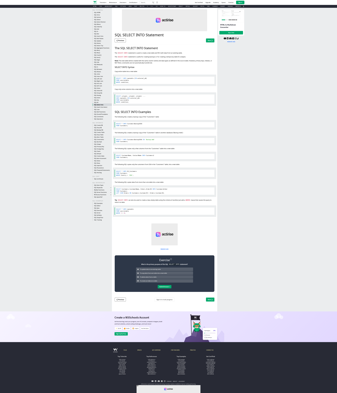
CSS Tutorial (122, 360)
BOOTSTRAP (172, 6)
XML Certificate (210, 374)
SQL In (96, 67)
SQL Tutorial (122, 364)
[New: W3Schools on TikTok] (238, 39)
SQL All (96, 102)
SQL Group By (98, 93)
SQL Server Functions (100, 192)
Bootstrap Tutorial (122, 368)
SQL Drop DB (98, 127)
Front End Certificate (210, 363)
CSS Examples (181, 360)
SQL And (96, 29)
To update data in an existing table (150, 269)
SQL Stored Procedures (101, 114)
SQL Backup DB (98, 130)
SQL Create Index (99, 156)
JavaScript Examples (181, 362)
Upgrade (208, 2)
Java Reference (151, 371)
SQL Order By (98, 27)
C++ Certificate (210, 371)
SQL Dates (97, 161)
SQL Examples (98, 203)
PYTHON (123, 6)
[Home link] (95, 2)
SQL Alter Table (98, 137)
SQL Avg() (97, 60)
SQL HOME (97, 12)
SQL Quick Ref (98, 197)
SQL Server (97, 213)
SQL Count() (97, 55)
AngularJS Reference (151, 372)
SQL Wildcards (98, 64)
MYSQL (188, 6)
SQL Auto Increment (100, 158)
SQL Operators (98, 119)
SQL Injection (98, 165)
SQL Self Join (98, 86)
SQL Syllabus (98, 215)
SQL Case (97, 109)
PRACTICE (193, 350)
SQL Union (97, 88)
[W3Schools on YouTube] (225, 39)
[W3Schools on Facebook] (233, 39)
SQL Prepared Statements (102, 170)
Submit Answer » (164, 287)
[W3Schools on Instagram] (236, 39)
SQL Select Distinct (100, 22)
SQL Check (97, 151)
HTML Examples (181, 359)
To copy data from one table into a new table (153, 273)
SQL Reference (151, 363)
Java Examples (181, 371)
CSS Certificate (210, 360)
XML (208, 6)
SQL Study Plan (98, 217)
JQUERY (195, 6)
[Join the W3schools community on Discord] (230, 39)
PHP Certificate (210, 367)
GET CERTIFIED (156, 350)
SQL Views (97, 163)
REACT (181, 6)
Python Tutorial (122, 366)
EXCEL (202, 6)
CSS (100, 6)
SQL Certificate (98, 179)
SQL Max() (97, 53)
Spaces (224, 2)
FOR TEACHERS (175, 350)
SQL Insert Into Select (100, 107)
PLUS (125, 350)
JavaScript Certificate (210, 362)
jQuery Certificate (210, 368)
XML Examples (181, 372)
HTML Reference (151, 359)
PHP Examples (181, 370)
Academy (216, 2)
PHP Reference (151, 368)
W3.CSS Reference (152, 366)
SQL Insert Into (98, 36)
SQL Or (96, 31)
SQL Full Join (98, 83)
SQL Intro (97, 15)
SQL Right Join (98, 81)
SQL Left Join (98, 79)
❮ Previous (120, 40)
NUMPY (222, 6)
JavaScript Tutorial (122, 362)
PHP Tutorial (122, 370)
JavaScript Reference (151, 362)
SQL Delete (97, 43)
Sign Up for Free (121, 334)
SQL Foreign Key (99, 149)
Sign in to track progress (164, 300)
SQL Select (97, 19)
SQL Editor (97, 206)
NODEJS (238, 6)
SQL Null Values (98, 38)
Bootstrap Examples (181, 368)
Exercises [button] (122, 2)
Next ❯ (210, 40)
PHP (135, 6)
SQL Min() (97, 50)
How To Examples (181, 363)
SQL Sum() (97, 57)
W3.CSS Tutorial (122, 367)
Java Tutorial (122, 371)
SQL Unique (97, 144)
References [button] (112, 2)
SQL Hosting (98, 172)
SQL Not (96, 34)
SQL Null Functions (99, 112)
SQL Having (97, 95)
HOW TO (162, 6)
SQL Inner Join (98, 76)
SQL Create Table (99, 132)
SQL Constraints (99, 139)
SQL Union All (98, 90)
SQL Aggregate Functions (101, 48)
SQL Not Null (98, 142)
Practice (230, 2)
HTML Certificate (210, 359)
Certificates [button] (132, 2)
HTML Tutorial (122, 359)
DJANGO (215, 6)
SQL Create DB (98, 125)
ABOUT (175, 381)
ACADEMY (182, 381)
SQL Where (97, 24)
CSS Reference (151, 360)
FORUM (169, 381)
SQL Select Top (98, 45)
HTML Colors (151, 370)
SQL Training (98, 220)
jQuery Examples (181, 374)
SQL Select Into (98, 105)
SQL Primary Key (99, 146)
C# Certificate (211, 372)
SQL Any (96, 100)
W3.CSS (142, 6)
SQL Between (98, 69)
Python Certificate (211, 366)
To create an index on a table (148, 281)
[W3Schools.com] (115, 351)
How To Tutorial (122, 363)
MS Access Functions (100, 194)
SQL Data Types (98, 185)
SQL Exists (97, 97)
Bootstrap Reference (151, 367)
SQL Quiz (96, 208)
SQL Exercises (98, 210)
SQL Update (97, 41)
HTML (95, 6)
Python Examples (181, 366)
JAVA (130, 6)
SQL (116, 6)
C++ (152, 6)
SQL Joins (97, 74)
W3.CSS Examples (181, 367)
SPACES (139, 350)
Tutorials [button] (102, 2)
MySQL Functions (99, 190)
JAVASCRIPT (108, 6)
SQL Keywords (98, 187)
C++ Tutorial (122, 372)
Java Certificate (210, 370)
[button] (153, 2)
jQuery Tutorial (122, 374)
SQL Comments (98, 116)
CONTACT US (209, 350)
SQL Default (97, 153)
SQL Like (96, 62)
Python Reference (152, 364)
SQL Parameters (99, 168)
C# (156, 6)
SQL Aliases (97, 71)
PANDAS (230, 6)
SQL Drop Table (98, 135)
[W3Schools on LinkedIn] (228, 39)
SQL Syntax (97, 17)
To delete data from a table (148, 277)
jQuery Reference (152, 374)
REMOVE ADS (164, 249)
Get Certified (199, 2)
